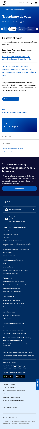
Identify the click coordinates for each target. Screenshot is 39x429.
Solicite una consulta (10, 99)
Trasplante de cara (16, 16)
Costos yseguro (21, 28)
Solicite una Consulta (11, 22)
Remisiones (26, 22)
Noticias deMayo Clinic (31, 28)
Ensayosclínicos (12, 28)
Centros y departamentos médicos (15, 9)
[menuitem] (12, 29)
